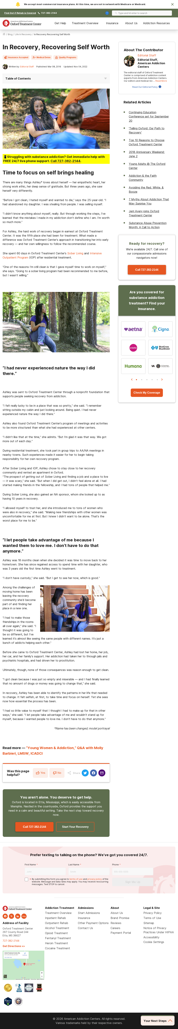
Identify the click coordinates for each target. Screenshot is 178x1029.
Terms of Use (152, 918)
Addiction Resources (156, 23)
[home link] (4, 34)
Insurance (112, 23)
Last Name (73, 864)
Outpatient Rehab (56, 923)
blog (10, 34)
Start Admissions (89, 913)
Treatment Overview (85, 23)
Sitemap (148, 923)
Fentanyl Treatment (58, 938)
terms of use (76, 879)
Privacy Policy (152, 913)
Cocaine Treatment (57, 948)
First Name (30, 864)
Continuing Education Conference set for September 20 (149, 116)
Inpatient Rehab (55, 918)
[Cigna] (160, 329)
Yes (43, 772)
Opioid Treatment (56, 933)
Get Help (60, 23)
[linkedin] (17, 916)
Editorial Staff (27, 66)
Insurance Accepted (18, 57)
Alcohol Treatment (57, 928)
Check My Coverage (147, 392)
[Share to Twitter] (85, 772)
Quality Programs (67, 57)
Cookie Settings (153, 942)
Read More (161, 81)
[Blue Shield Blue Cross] (160, 347)
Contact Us (85, 928)
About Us (131, 23)
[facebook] (5, 916)
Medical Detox (44, 57)
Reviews (116, 923)
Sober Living (75, 253)
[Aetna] (133, 329)
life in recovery (23, 34)
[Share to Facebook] (93, 772)
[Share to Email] (101, 772)
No (59, 772)
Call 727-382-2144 (34, 826)
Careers (115, 928)
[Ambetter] (133, 347)
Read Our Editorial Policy (145, 87)
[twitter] (11, 916)
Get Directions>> (14, 946)
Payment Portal (121, 932)
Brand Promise (120, 918)
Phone (115, 864)
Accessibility (151, 937)
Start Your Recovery (75, 826)
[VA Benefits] (160, 366)
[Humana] (133, 366)
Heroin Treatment (56, 943)
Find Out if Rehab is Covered (20, 13)
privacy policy (94, 879)
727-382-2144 (49, 13)
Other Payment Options (93, 923)
